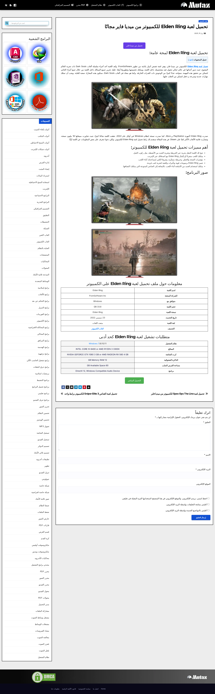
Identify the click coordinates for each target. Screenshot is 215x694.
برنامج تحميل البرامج (40, 386)
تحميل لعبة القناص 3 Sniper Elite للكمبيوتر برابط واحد (90, 393)
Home (103, 689)
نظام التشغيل (96, 5)
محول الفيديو (43, 591)
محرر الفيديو (44, 584)
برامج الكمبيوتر (132, 5)
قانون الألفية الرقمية (69, 689)
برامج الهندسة (43, 347)
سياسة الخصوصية (84, 689)
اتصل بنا (96, 689)
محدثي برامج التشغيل (40, 565)
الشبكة (46, 228)
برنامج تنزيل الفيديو (41, 400)
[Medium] (6, 4)
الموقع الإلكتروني (203, 484)
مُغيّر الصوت (44, 650)
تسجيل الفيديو (43, 439)
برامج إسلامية (43, 288)
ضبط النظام (44, 505)
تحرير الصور (44, 406)
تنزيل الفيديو (44, 472)
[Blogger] (10, 4)
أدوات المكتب (43, 136)
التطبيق (46, 215)
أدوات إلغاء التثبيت (41, 129)
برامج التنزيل (44, 307)
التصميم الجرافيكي (62, 5)
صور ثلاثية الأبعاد (42, 499)
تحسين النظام (43, 413)
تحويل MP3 (44, 426)
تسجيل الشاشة (43, 433)
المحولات (45, 268)
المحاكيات (45, 261)
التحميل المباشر (134, 380)
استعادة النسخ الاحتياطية (39, 182)
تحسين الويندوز (43, 419)
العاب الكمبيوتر (114, 5)
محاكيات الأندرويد (42, 558)
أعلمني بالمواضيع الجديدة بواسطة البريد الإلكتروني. (186, 510)
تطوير (46, 466)
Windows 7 (94, 343)
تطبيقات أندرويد (42, 459)
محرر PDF (44, 571)
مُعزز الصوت (44, 644)
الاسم (207, 455)
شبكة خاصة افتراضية (40, 492)
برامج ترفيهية (43, 353)
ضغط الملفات (43, 512)
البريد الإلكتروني (203, 469)
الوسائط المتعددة (42, 281)
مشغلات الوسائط (42, 624)
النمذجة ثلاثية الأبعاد (41, 274)
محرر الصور (44, 578)
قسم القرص (44, 532)
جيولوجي (45, 479)
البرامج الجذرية (43, 202)
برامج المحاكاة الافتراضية (38, 327)
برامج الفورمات (42, 314)
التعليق (206, 422)
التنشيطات (44, 222)
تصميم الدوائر (43, 446)
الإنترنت (46, 189)
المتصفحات (44, 255)
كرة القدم (45, 538)
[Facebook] (15, 4)
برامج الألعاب (43, 294)
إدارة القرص (44, 162)
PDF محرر (80, 5)
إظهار (191, 60)
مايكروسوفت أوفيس (40, 545)
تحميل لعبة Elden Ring (198, 66)
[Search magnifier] (7, 23)
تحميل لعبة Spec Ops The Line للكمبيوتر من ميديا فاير (177, 393)
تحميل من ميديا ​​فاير (134, 45)
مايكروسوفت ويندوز (40, 551)
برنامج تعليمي (43, 393)
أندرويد (46, 156)
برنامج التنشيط (43, 380)
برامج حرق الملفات (41, 367)
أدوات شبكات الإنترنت (40, 149)
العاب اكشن (44, 235)
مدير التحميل (44, 604)
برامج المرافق (43, 340)
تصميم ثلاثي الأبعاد (41, 452)
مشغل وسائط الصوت (40, 617)
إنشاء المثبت (44, 169)
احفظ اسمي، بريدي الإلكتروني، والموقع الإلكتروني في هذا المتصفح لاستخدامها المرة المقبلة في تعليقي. (164, 498)
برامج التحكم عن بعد (40, 301)
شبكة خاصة (44, 485)
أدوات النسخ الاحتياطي (39, 142)
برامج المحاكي (43, 334)
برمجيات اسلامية (42, 373)
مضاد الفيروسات (42, 631)
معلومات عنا (55, 689)
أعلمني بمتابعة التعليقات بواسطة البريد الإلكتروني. (186, 504)
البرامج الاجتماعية (42, 195)
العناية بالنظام (43, 248)
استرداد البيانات (42, 175)
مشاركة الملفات (42, 611)
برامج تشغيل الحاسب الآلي (38, 360)
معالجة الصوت (43, 637)
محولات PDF (43, 598)
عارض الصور (43, 518)
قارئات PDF (44, 525)
